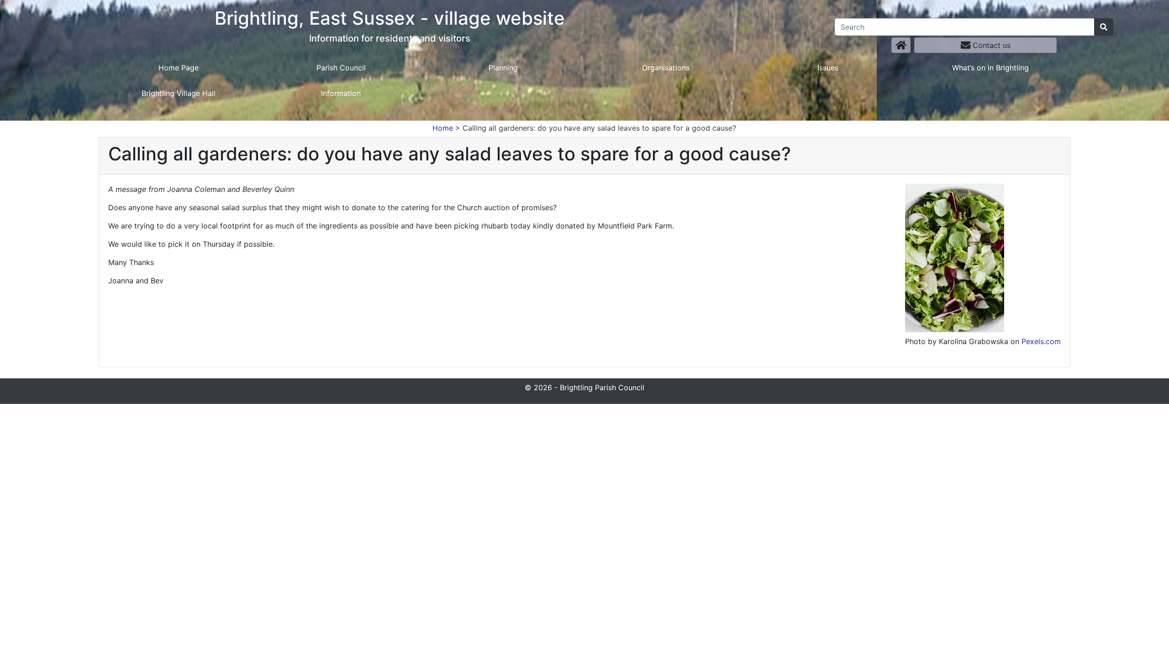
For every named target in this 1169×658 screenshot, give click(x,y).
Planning (503, 67)
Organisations (666, 67)
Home (442, 128)
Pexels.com (1041, 341)
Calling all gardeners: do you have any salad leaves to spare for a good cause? (599, 128)
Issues (827, 67)
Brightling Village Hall (179, 93)
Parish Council (341, 67)
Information (341, 93)
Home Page (178, 67)
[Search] (1103, 27)
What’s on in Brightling (990, 67)
